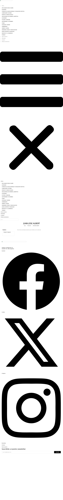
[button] (31, 111)
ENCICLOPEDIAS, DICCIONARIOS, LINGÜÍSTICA (10, 16)
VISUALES (3, 34)
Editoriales (4, 38)
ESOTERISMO (4, 18)
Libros (3, 5)
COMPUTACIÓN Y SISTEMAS (7, 188)
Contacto (3, 39)
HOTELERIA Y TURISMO (6, 24)
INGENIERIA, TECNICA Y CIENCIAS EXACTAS (9, 29)
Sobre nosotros (4, 36)
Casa (25, 225)
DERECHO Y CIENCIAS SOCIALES (7, 14)
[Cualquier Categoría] (8, 232)
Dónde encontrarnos (5, 41)
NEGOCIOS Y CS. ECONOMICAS (7, 33)
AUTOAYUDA (4, 9)
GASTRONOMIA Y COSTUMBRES (7, 21)
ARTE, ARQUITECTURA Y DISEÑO (7, 7)
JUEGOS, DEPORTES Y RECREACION (8, 31)
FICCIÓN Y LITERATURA (6, 19)
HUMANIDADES (4, 26)
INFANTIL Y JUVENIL (5, 28)
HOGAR (3, 23)
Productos (29, 225)
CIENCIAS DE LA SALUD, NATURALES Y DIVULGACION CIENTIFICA (13, 11)
